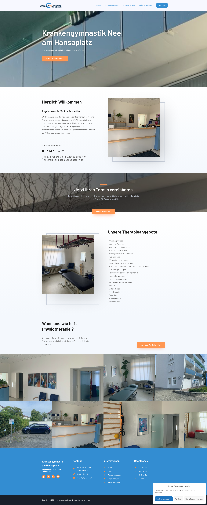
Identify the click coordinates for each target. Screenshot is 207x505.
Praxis (98, 5)
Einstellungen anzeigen (194, 499)
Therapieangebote (111, 5)
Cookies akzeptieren (163, 499)
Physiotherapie (129, 5)
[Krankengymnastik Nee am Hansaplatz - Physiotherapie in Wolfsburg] (51, 5)
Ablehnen (178, 499)
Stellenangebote (145, 5)
